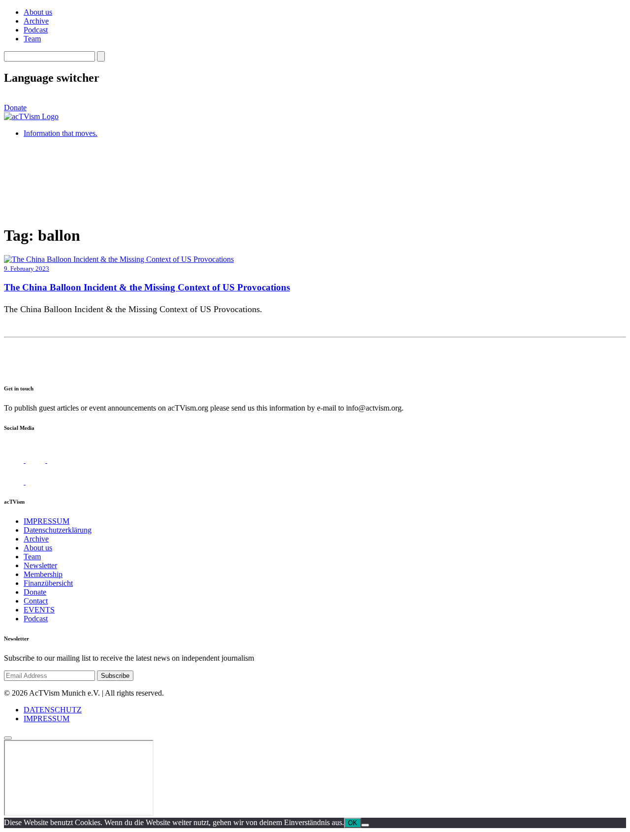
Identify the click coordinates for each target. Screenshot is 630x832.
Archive (36, 21)
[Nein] (365, 825)
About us (38, 12)
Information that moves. (60, 133)
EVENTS (39, 610)
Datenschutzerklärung (58, 530)
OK (352, 823)
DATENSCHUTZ (53, 709)
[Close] (8, 737)
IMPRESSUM (46, 521)
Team (32, 38)
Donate (15, 107)
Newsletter (40, 565)
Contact (36, 601)
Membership (43, 574)
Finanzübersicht (48, 583)
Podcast (36, 30)
